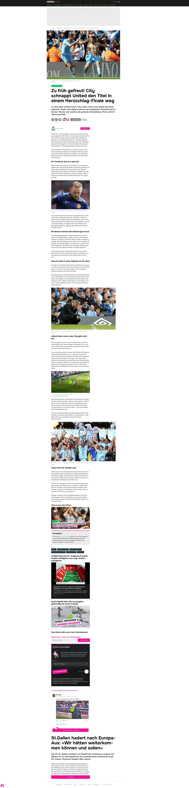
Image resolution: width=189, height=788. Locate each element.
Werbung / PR (68, 784)
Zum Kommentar (60, 724)
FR (116, 2)
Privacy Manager (107, 784)
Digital (86, 5)
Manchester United (58, 552)
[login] (2, 785)
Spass (81, 5)
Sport (71, 5)
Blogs (96, 5)
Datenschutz (96, 784)
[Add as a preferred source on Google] (75, 119)
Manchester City (75, 549)
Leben (76, 5)
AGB (89, 784)
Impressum (82, 784)
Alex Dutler (60, 128)
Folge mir (85, 128)
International (57, 5)
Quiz (100, 5)
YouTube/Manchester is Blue (61, 396)
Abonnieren (83, 640)
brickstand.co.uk (60, 594)
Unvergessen (59, 28)
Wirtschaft (65, 5)
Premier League (63, 549)
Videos (105, 5)
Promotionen (112, 5)
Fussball (80, 552)
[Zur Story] (83, 757)
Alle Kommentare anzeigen (70, 730)
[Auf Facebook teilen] (52, 119)
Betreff (54, 660)
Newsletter (58, 784)
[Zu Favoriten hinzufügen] (67, 119)
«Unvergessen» (64, 536)
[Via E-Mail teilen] (59, 119)
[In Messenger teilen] (56, 119)
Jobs (75, 784)
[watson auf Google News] (84, 119)
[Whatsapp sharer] (57, 596)
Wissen (91, 5)
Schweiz (49, 5)
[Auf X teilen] (55, 596)
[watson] (50, 2)
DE (112, 2)
